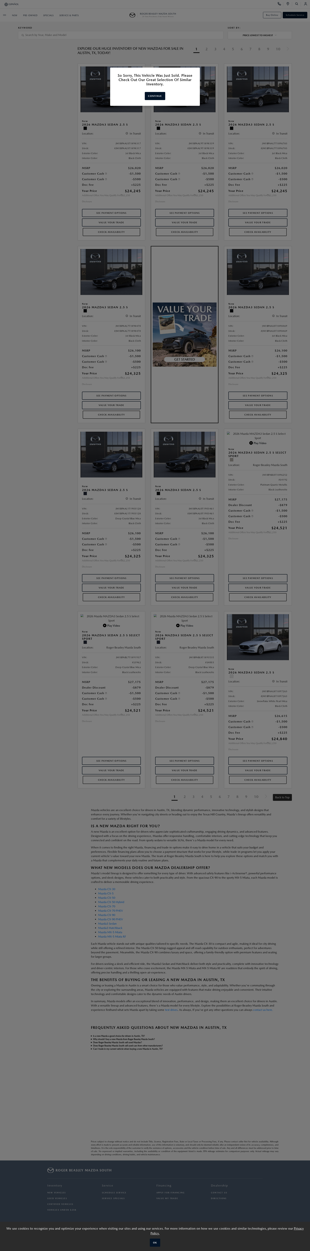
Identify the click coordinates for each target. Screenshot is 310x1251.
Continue (155, 96)
